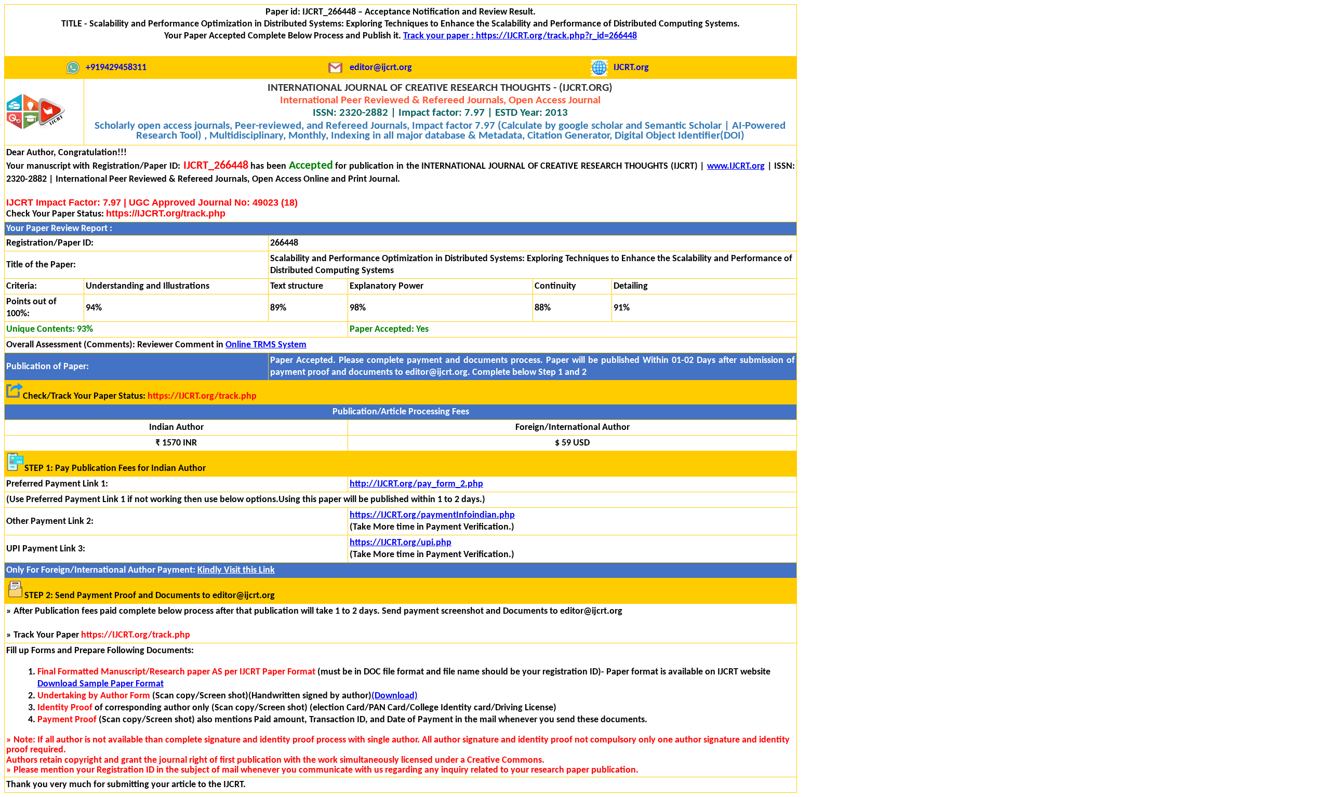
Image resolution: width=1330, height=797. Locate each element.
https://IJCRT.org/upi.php (400, 543)
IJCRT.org (631, 68)
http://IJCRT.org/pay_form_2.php (416, 484)
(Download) (394, 696)
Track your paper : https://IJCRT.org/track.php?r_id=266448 (520, 36)
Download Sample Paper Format (100, 684)
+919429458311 (116, 68)
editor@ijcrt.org (381, 68)
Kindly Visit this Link (236, 570)
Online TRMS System (266, 345)
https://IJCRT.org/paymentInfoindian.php (432, 515)
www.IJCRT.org (736, 166)
